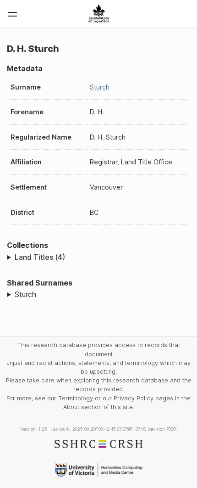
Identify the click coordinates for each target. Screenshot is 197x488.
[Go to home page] (98, 14)
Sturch (99, 87)
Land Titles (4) (40, 257)
